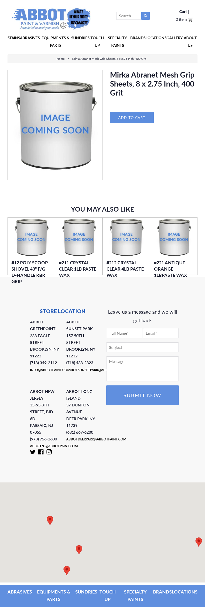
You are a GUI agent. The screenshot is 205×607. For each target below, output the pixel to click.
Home (60, 59)
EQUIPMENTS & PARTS (53, 595)
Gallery (174, 38)
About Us (190, 42)
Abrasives (30, 38)
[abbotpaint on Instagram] (49, 453)
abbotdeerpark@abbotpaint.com (96, 439)
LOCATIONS (185, 591)
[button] (199, 542)
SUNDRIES (80, 38)
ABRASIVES (20, 591)
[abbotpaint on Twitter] (33, 453)
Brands (138, 38)
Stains (14, 38)
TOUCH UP (108, 595)
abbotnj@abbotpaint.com (54, 446)
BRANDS (162, 591)
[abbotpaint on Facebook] (41, 453)
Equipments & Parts (56, 42)
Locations (156, 38)
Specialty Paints (117, 42)
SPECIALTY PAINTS (135, 595)
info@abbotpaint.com (50, 370)
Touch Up (97, 42)
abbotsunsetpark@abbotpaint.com (98, 370)
